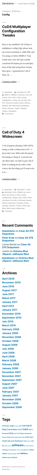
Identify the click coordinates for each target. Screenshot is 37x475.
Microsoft (11, 441)
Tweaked (23, 108)
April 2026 (8, 278)
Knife (15, 200)
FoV (11, 200)
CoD (20, 429)
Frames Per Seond (12, 103)
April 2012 (8, 306)
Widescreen (20, 208)
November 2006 (11, 399)
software (10, 108)
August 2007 (9, 383)
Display (15, 198)
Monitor (28, 200)
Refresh (4, 203)
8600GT (14, 95)
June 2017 (8, 294)
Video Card (26, 206)
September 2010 (11, 317)
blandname (8, 3)
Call (27, 95)
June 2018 (8, 286)
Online (4, 108)
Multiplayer (25, 106)
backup (16, 426)
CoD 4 (14, 97)
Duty (25, 100)
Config (24, 97)
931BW (19, 192)
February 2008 (10, 364)
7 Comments (8, 114)
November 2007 (11, 376)
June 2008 (8, 352)
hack (12, 437)
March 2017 (9, 298)
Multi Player (16, 106)
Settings (5, 206)
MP (10, 106)
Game (21, 103)
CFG (9, 97)
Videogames (13, 450)
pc (3, 446)
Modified (5, 106)
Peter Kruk (8, 237)
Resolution (12, 203)
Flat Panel (5, 200)
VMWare (24, 453)
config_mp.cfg (18, 100)
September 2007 (12, 380)
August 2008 (9, 344)
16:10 (14, 192)
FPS (3, 103)
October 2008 (10, 341)
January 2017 (10, 302)
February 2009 (10, 329)
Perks (6, 445)
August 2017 (9, 290)
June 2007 (8, 387)
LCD (19, 200)
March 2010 (9, 325)
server (9, 445)
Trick (27, 445)
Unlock (31, 445)
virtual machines (12, 453)
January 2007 (10, 395)
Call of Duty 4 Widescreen (13, 134)
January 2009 (10, 333)
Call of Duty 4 (11, 195)
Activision (21, 95)
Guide (9, 437)
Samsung (20, 203)
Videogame (12, 111)
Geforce (27, 103)
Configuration (7, 100)
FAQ (18, 433)
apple (12, 426)
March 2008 (9, 360)
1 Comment (8, 211)
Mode (23, 200)
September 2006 (12, 407)
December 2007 (11, 372)
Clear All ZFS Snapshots (16, 246)
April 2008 (8, 356)
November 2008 (11, 337)
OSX (32, 441)
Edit (29, 100)
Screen (26, 203)
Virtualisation (24, 450)
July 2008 (8, 348)
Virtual (18, 450)
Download (5, 433)
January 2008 (10, 368)
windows (14, 457)
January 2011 (9, 309)
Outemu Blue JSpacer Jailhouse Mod (15, 252)
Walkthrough (6, 457)
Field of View (27, 198)
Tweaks (4, 111)
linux (23, 437)
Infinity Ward (18, 437)
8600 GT (7, 95)
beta (20, 426)
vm (18, 454)
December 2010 (11, 313)
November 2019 (11, 282)
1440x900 (8, 192)
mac (27, 437)
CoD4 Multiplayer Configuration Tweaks (16, 31)
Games (4, 437)
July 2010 (7, 321)
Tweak (17, 108)
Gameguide (28, 433)
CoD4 (19, 97)
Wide (4, 208)
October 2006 (10, 403)
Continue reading (11, 81)
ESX (15, 433)
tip (25, 445)
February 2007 (10, 391)
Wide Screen (11, 208)
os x (29, 441)
